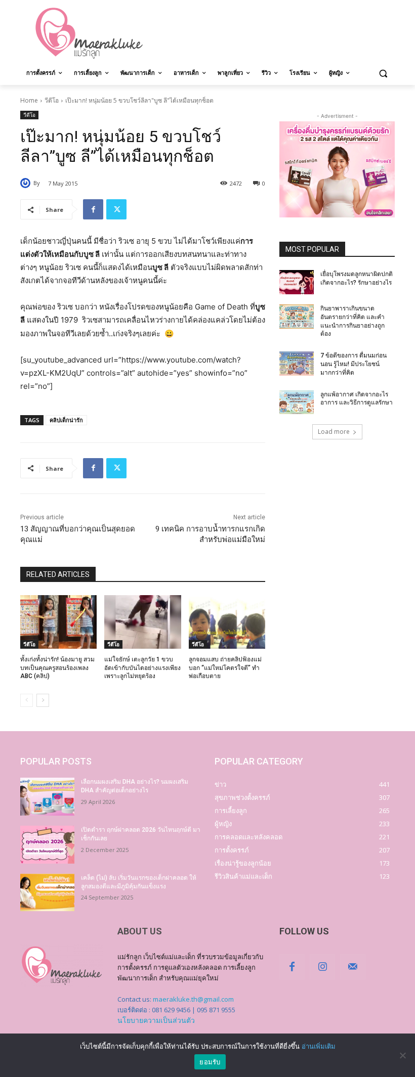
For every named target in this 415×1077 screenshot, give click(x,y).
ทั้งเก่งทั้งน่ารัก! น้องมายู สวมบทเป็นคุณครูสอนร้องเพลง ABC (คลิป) (57, 668)
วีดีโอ (52, 100)
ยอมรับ (209, 1062)
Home (29, 100)
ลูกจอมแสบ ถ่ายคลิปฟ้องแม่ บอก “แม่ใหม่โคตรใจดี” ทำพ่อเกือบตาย (225, 668)
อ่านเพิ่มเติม (319, 1046)
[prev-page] (26, 700)
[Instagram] (322, 966)
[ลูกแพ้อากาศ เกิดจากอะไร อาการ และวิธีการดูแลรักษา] (296, 402)
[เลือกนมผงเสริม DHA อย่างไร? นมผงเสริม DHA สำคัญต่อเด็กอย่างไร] (47, 797)
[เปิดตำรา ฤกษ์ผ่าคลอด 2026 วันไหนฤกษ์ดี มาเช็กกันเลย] (47, 845)
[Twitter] (116, 209)
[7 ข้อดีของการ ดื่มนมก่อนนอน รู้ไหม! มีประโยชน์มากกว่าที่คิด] (296, 363)
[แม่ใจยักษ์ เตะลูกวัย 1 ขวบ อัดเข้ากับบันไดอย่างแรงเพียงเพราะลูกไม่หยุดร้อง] (142, 622)
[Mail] (352, 966)
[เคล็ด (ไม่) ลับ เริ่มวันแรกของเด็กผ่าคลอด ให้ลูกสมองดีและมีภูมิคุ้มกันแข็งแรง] (47, 893)
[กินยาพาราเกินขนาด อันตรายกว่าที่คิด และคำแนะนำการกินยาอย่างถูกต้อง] (296, 316)
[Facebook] (93, 209)
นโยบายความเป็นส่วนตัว (156, 1020)
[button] (383, 73)
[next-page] (42, 700)
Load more (334, 431)
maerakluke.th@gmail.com (193, 999)
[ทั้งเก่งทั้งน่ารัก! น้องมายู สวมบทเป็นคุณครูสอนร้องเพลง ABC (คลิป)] (58, 622)
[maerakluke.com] (89, 33)
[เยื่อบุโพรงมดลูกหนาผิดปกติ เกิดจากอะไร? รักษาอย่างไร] (296, 282)
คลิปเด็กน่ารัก (66, 420)
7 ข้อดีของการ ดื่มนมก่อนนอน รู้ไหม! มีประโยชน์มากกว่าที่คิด (353, 364)
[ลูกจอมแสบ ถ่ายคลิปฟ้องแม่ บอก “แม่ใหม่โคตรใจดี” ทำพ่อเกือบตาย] (227, 622)
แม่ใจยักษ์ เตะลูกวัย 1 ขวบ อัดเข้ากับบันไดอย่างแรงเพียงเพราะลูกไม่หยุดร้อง (142, 668)
